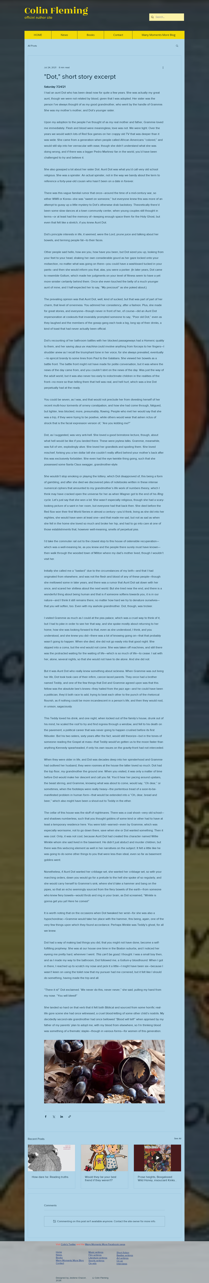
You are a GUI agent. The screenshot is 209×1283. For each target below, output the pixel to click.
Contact (60, 1263)
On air (120, 1260)
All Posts (32, 45)
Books (59, 1257)
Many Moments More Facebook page (105, 1244)
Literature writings (97, 1257)
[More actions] (163, 67)
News (59, 1254)
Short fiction (123, 1252)
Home (59, 1252)
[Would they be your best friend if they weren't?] (104, 1158)
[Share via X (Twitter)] (53, 1116)
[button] (177, 45)
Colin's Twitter (68, 1244)
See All (177, 1138)
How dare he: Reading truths (50, 1177)
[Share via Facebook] (45, 1116)
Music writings (95, 1252)
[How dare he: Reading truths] (51, 1158)
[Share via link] (69, 1116)
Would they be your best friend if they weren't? (100, 1178)
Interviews (122, 1263)
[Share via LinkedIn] (61, 1116)
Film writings (95, 1254)
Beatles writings (125, 1255)
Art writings (123, 1258)
